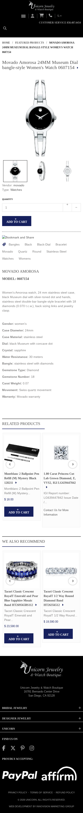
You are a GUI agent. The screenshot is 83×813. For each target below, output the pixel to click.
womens (25, 258)
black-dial (43, 244)
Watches (16, 189)
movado (18, 185)
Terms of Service (41, 792)
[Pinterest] (22, 748)
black (28, 244)
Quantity (7, 199)
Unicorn (31, 799)
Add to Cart (16, 221)
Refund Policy (65, 792)
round (36, 251)
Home (6, 42)
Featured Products (29, 42)
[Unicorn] (41, 6)
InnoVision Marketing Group (55, 806)
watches (8, 258)
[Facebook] (3, 748)
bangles (14, 244)
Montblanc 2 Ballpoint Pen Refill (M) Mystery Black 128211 (21, 478)
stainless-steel (56, 251)
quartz (22, 251)
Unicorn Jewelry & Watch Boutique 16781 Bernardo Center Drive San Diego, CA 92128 (41, 691)
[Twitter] (13, 748)
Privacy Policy (17, 792)
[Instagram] (32, 748)
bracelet (61, 244)
